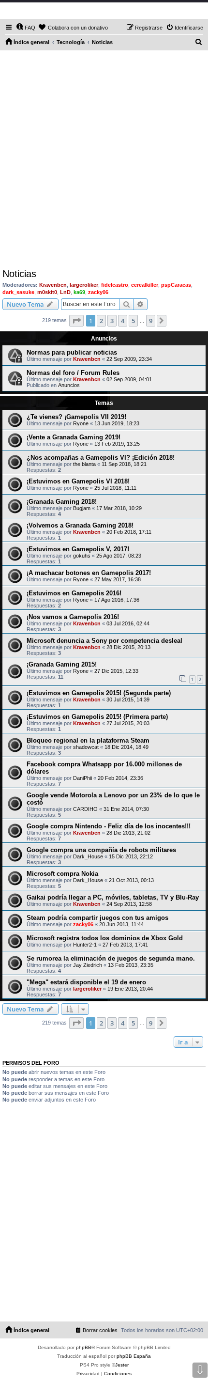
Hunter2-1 (85, 945)
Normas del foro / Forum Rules (73, 372)
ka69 (79, 292)
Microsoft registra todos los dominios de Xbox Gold (105, 938)
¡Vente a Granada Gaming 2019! (73, 437)
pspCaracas (176, 285)
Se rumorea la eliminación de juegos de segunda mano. (111, 958)
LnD (65, 292)
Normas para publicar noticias (72, 352)
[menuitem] (25, 27)
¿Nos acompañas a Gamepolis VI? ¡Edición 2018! (101, 457)
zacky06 (98, 292)
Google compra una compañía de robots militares (101, 850)
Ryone (81, 423)
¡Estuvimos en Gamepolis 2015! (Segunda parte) (99, 693)
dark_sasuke (18, 292)
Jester (122, 1364)
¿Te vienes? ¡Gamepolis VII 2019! (76, 416)
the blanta (84, 464)
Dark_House (88, 856)
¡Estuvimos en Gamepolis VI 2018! (78, 481)
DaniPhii (82, 778)
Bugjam (81, 508)
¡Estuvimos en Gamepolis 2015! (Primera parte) (97, 716)
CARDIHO (85, 809)
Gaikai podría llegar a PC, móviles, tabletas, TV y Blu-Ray (113, 897)
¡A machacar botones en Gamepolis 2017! (89, 572)
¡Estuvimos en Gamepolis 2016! (74, 593)
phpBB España (134, 1356)
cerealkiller (144, 285)
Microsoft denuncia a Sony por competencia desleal (104, 640)
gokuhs (81, 556)
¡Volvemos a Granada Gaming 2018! (80, 525)
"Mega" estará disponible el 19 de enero (86, 982)
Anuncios (69, 385)
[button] (76, 320)
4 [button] (122, 320)
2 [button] (101, 320)
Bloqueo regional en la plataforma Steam (88, 740)
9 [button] (150, 320)
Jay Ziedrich (87, 965)
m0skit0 (47, 292)
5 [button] (133, 320)
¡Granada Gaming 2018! (62, 501)
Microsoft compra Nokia (62, 873)
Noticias (19, 273)
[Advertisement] (104, 159)
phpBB (83, 1347)
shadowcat (86, 747)
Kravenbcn (53, 285)
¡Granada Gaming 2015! (62, 664)
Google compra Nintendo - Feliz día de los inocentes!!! (109, 826)
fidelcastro (114, 285)
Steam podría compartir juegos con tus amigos (97, 917)
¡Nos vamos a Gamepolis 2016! (73, 617)
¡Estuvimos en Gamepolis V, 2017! (78, 549)
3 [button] (112, 320)
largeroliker (84, 285)
